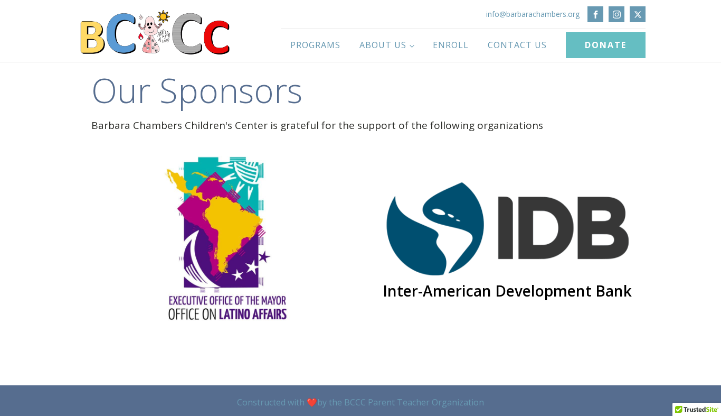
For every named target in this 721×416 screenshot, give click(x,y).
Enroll (451, 45)
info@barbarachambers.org (533, 14)
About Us (382, 45)
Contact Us (517, 45)
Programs (315, 45)
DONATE (606, 45)
